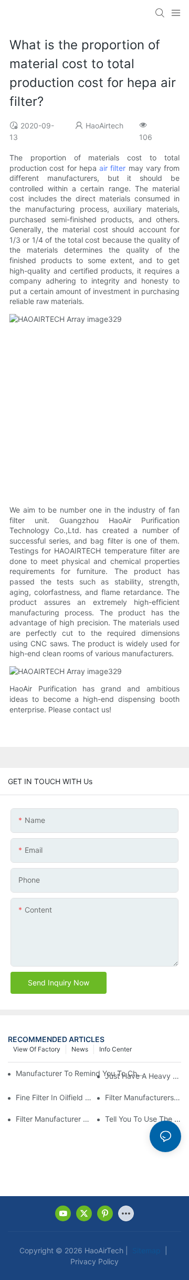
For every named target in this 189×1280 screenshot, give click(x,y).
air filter (112, 168)
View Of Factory (36, 1049)
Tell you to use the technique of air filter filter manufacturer (143, 1118)
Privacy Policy (94, 1261)
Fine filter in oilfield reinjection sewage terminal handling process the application (54, 1097)
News (79, 1049)
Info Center (115, 1049)
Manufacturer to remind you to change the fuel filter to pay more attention (80, 1073)
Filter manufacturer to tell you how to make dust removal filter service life (54, 1118)
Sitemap (145, 1250)
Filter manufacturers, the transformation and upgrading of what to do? (143, 1097)
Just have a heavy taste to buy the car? (143, 1075)
